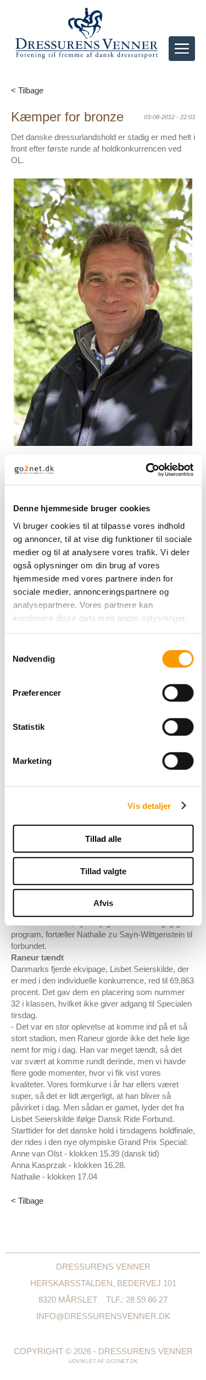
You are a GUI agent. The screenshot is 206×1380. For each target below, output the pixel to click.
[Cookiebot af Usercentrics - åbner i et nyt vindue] (146, 469)
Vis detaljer (149, 805)
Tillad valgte (103, 870)
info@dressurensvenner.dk (103, 1316)
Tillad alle (103, 838)
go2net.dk (122, 1361)
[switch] (177, 693)
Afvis (103, 903)
